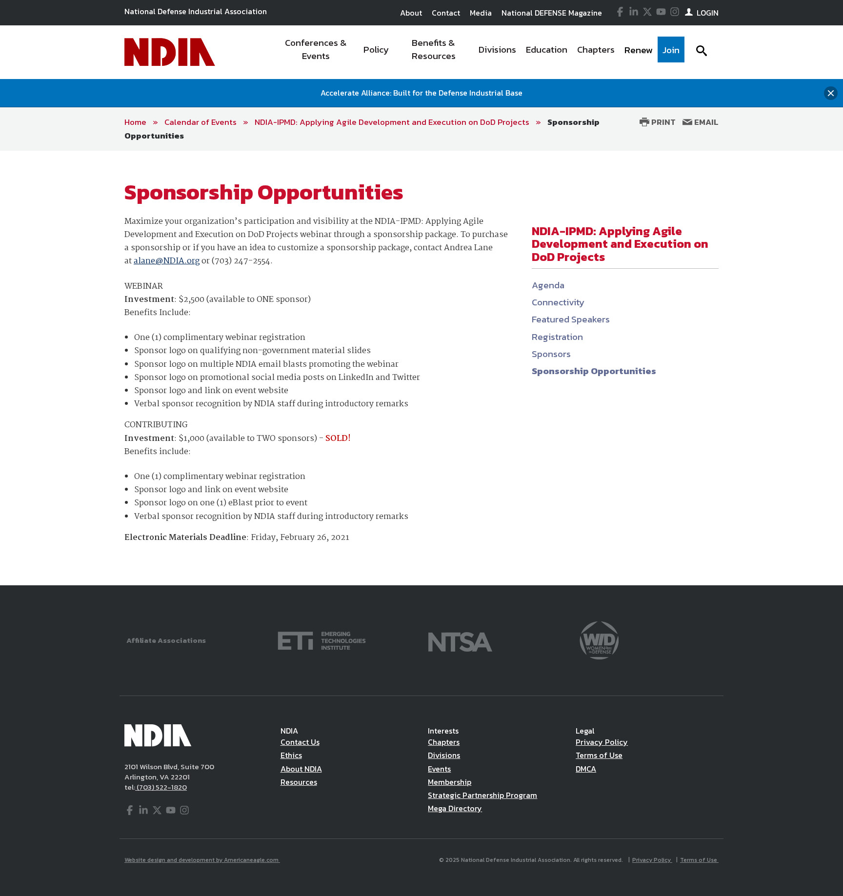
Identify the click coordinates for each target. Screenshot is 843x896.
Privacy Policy (602, 742)
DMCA (586, 769)
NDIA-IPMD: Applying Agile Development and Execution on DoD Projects (392, 122)
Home (135, 122)
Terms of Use (599, 755)
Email (705, 122)
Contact (446, 13)
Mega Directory (455, 808)
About (411, 13)
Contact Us (300, 742)
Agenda (548, 285)
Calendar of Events (200, 122)
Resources (299, 782)
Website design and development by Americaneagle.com (202, 860)
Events (439, 769)
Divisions (444, 755)
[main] (421, 368)
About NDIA (301, 769)
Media (481, 13)
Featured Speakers (571, 319)
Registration (557, 337)
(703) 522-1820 (161, 787)
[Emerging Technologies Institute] (322, 639)
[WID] (599, 639)
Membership (449, 782)
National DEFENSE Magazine (552, 13)
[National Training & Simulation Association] (460, 639)
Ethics (291, 755)
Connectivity (558, 302)
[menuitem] (316, 52)
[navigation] (479, 52)
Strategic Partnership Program (482, 795)
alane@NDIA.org (167, 261)
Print (662, 122)
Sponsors (551, 354)
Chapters (444, 742)
